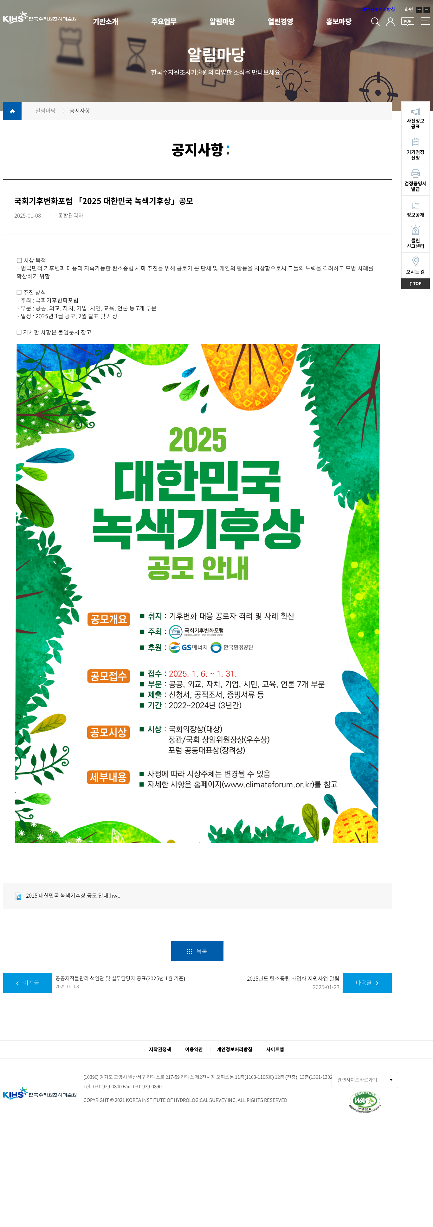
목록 (201, 951)
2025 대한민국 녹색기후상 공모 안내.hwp (72, 895)
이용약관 (194, 1049)
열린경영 (280, 21)
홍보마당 (339, 21)
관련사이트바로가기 (357, 1080)
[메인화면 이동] (38, 1093)
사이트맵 (275, 1049)
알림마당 (222, 21)
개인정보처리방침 (378, 9)
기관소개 (105, 21)
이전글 (30, 983)
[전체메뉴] (425, 20)
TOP (421, 283)
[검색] (375, 20)
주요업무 (164, 21)
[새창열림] (365, 1101)
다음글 (364, 983)
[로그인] (390, 20)
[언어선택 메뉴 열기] (407, 20)
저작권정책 (160, 1049)
